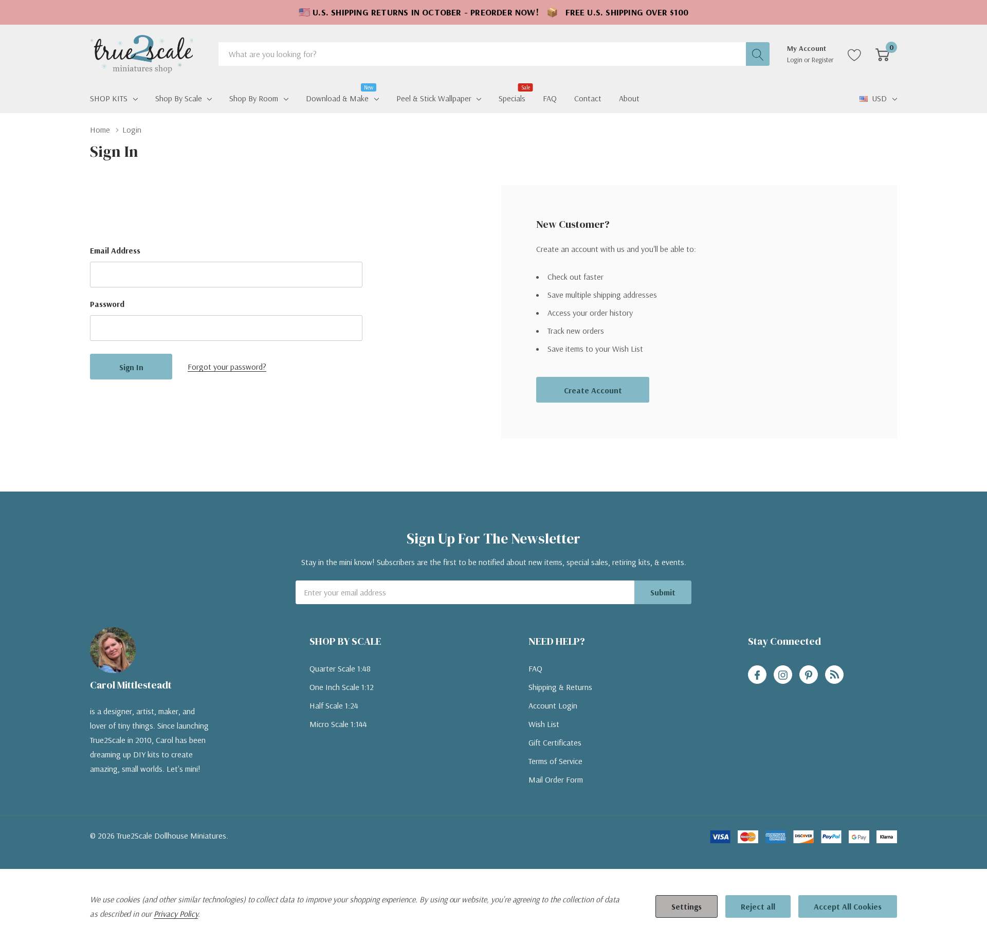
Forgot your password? (227, 366)
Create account (593, 390)
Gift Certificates (554, 742)
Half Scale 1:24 (333, 705)
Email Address (115, 250)
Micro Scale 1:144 (338, 724)
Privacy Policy (176, 914)
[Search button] (758, 54)
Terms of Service (555, 761)
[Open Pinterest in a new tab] (808, 675)
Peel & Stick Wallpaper (433, 98)
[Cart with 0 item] (882, 54)
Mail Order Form (555, 779)
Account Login (552, 705)
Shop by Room (253, 98)
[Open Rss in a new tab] (834, 675)
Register (823, 59)
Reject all (758, 906)
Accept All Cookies (848, 906)
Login (795, 59)
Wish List (543, 724)
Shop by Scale (178, 98)
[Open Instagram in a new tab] (783, 675)
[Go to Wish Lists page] (855, 54)
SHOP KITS (108, 98)
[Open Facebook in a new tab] (757, 675)
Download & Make (337, 97)
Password (107, 304)
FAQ (535, 668)
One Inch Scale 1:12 (341, 687)
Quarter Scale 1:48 (340, 668)
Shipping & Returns (560, 687)
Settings (686, 906)
